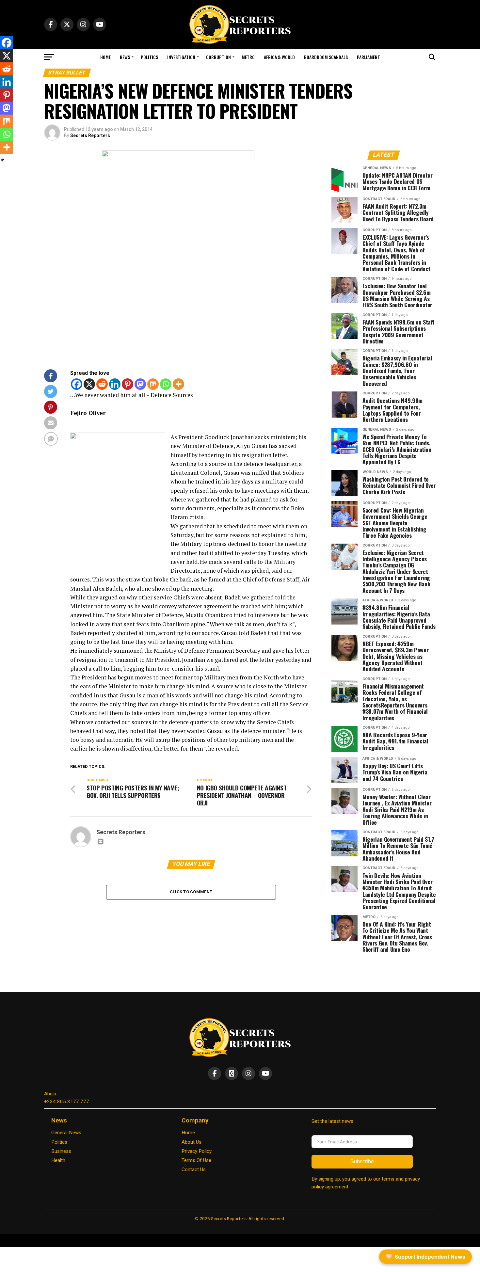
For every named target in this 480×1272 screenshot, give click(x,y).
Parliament (368, 57)
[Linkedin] (114, 384)
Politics (149, 57)
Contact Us (194, 1169)
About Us (191, 1142)
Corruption (218, 57)
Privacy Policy (197, 1151)
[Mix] (153, 384)
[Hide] (2, 160)
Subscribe (362, 1161)
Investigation (181, 57)
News (125, 57)
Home (105, 57)
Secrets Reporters (90, 135)
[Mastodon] (140, 384)
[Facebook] (76, 384)
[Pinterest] (127, 384)
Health (58, 1160)
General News (66, 1133)
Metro (248, 57)
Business (61, 1151)
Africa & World (279, 57)
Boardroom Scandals (326, 57)
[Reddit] (102, 384)
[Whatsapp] (165, 384)
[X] (89, 384)
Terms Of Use (196, 1160)
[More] (178, 384)
